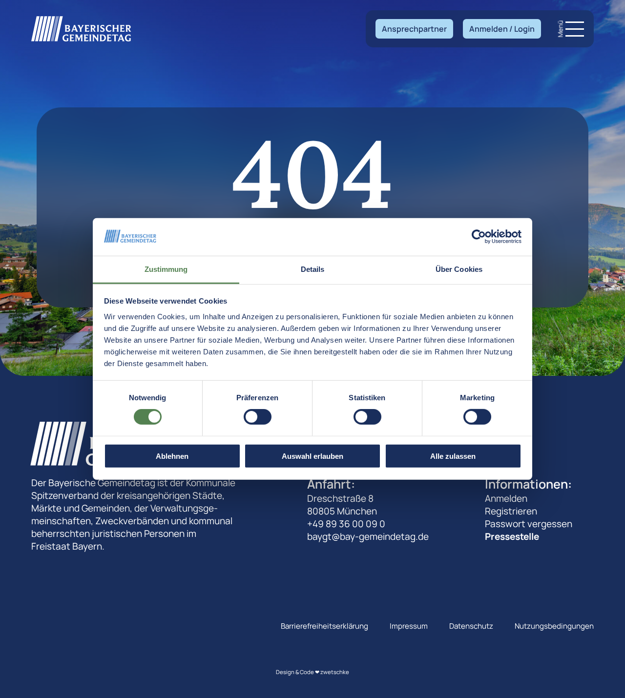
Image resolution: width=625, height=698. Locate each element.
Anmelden (506, 498)
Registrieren (511, 511)
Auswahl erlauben (312, 456)
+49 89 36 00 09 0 (346, 523)
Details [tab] (313, 269)
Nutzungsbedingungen (554, 626)
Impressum (409, 626)
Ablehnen (172, 456)
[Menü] (574, 29)
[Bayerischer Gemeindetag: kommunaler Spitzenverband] (81, 28)
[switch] (257, 417)
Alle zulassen (453, 456)
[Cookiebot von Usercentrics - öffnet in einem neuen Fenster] (478, 236)
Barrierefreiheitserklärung (324, 626)
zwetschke (334, 672)
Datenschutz (471, 626)
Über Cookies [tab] (459, 269)
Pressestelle (512, 536)
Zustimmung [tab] (166, 269)
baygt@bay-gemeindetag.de (368, 536)
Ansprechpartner (414, 28)
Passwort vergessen (528, 523)
